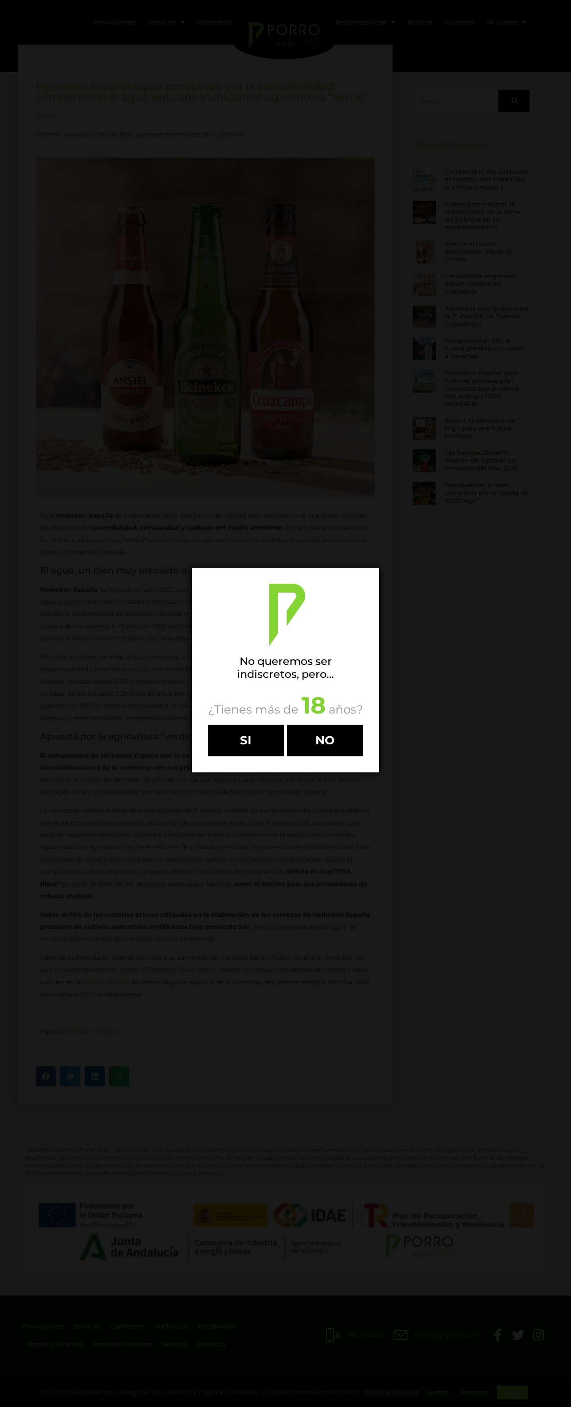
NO (325, 740)
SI (246, 740)
